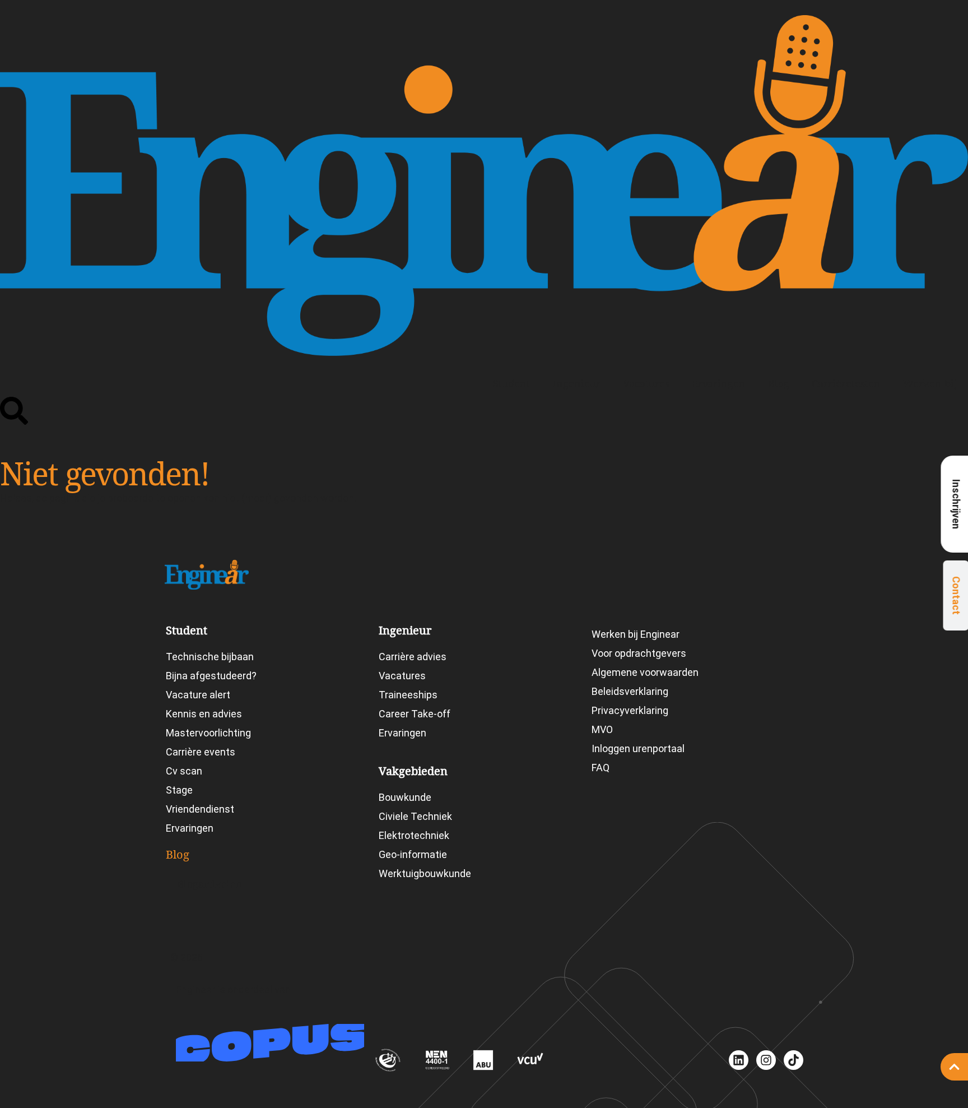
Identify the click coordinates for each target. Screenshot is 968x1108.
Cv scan (184, 771)
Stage (179, 790)
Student (511, 383)
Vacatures (646, 383)
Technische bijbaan (210, 656)
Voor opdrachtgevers (639, 653)
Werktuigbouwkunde (425, 873)
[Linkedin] (738, 1060)
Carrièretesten (846, 383)
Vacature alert (198, 695)
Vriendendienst (200, 809)
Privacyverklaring (630, 710)
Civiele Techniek (415, 816)
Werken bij (930, 383)
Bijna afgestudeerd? (211, 676)
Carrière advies (412, 656)
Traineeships (408, 695)
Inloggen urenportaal (638, 748)
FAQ (600, 767)
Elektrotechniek (414, 835)
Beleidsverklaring (630, 691)
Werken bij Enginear (636, 634)
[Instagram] (766, 1060)
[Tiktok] (793, 1060)
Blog (778, 383)
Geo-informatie (413, 854)
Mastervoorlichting (208, 733)
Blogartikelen (210, 884)
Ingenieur (576, 383)
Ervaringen (719, 383)
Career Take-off (414, 714)
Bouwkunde (405, 797)
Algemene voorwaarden (645, 672)
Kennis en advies (204, 714)
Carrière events (200, 752)
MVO (602, 729)
